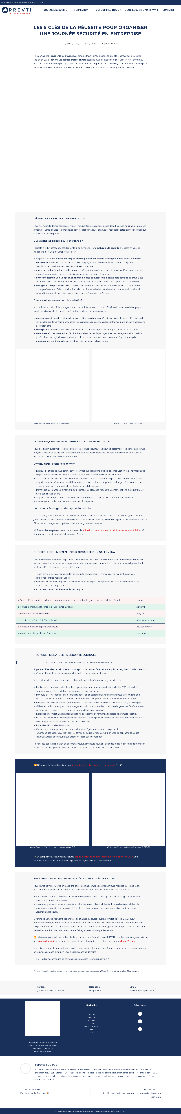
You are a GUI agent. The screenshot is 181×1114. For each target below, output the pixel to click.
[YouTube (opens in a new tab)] (178, 2)
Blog (91, 1029)
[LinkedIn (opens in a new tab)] (175, 2)
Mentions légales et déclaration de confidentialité (108, 1111)
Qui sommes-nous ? (92, 1026)
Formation (91, 1020)
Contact (92, 1032)
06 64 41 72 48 (95, 991)
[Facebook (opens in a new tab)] (171, 2)
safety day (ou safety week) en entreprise (93, 765)
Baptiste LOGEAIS (110, 44)
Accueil (92, 1014)
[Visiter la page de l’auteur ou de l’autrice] (25, 1068)
